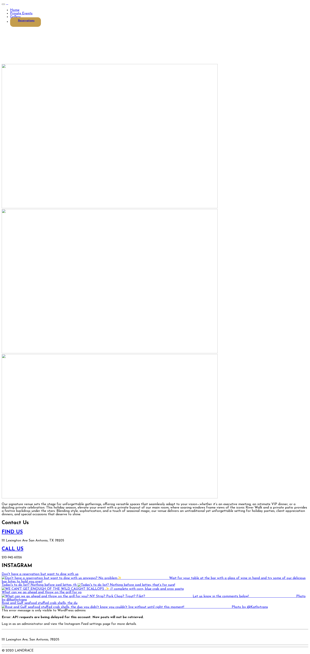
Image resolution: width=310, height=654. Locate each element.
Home (14, 10)
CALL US (12, 549)
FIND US (12, 532)
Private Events (21, 13)
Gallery (15, 17)
